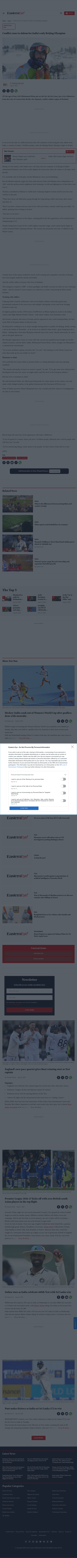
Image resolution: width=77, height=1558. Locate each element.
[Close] (73, 747)
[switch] (63, 779)
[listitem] (38, 775)
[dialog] (38, 779)
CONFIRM (24, 808)
